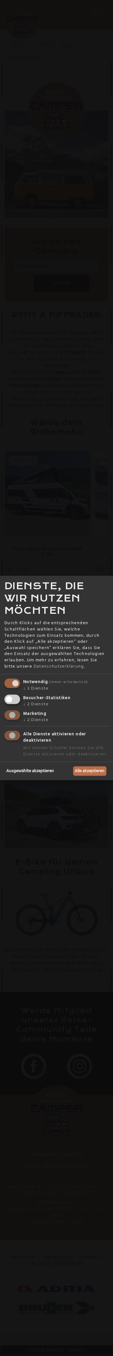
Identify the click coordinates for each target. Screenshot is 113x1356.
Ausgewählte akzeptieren (30, 771)
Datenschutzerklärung (59, 666)
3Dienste (35, 688)
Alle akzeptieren (90, 771)
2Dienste (35, 704)
